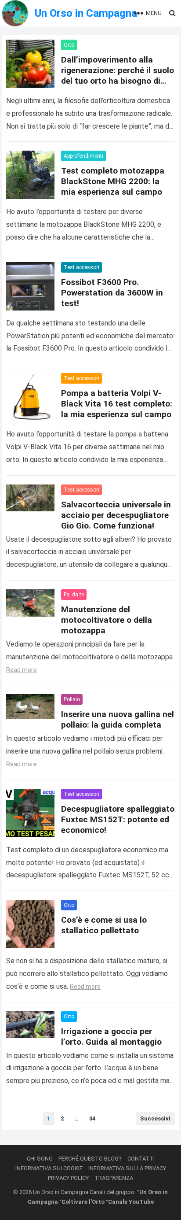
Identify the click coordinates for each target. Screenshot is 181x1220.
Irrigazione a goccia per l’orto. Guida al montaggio (111, 1036)
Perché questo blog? (90, 1158)
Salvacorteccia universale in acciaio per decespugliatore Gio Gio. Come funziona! (116, 515)
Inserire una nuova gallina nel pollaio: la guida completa (117, 719)
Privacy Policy (68, 1178)
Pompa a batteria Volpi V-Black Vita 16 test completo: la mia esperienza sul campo (116, 403)
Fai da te (74, 595)
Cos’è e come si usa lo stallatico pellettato (104, 925)
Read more (21, 669)
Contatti (141, 1158)
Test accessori (81, 267)
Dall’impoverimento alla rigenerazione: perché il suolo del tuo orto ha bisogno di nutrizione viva (117, 75)
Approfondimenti (83, 156)
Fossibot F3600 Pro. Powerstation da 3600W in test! (112, 292)
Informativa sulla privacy (127, 1168)
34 (92, 1118)
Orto (69, 45)
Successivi (155, 1118)
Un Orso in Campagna (86, 13)
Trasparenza (113, 1178)
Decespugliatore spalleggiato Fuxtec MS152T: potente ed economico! (117, 819)
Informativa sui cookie (49, 1168)
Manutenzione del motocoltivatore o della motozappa (106, 620)
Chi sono (40, 1158)
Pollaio (72, 699)
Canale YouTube (131, 1201)
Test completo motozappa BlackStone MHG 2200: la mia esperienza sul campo (112, 181)
